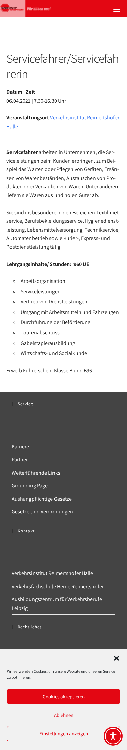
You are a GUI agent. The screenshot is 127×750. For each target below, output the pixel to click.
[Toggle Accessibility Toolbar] (113, 736)
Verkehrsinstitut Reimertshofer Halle (52, 573)
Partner (20, 459)
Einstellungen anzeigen (63, 733)
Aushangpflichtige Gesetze (42, 498)
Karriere (20, 446)
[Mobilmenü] (116, 8)
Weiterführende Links (36, 472)
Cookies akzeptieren (64, 696)
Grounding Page (30, 485)
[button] (116, 658)
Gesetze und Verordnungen (42, 511)
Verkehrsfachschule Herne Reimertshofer (58, 586)
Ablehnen (63, 715)
